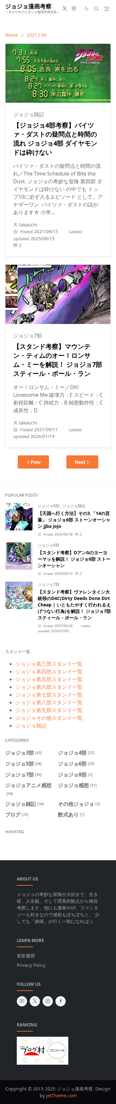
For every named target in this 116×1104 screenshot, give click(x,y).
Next (80, 462)
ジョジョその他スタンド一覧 (48, 717)
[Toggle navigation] (106, 9)
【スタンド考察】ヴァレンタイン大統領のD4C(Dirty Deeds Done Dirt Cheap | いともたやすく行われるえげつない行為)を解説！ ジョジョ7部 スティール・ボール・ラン (74, 605)
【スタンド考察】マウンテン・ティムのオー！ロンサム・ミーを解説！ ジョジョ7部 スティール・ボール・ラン (57, 360)
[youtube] (22, 1001)
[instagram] (74, 9)
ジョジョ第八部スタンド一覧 (48, 702)
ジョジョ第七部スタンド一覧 (48, 694)
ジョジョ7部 (27, 335)
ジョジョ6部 (49, 506)
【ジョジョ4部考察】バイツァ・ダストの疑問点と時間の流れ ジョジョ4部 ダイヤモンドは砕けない (55, 139)
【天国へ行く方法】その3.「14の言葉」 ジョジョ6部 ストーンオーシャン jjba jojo (74, 519)
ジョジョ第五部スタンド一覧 (48, 679)
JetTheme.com (61, 1095)
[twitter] (64, 9)
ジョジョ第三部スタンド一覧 (48, 663)
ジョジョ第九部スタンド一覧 (48, 710)
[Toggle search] (96, 8)
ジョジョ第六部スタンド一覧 (48, 686)
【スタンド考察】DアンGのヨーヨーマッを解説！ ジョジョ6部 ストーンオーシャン (74, 558)
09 (43, 35)
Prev (36, 462)
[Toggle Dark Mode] (86, 8)
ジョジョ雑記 (28, 114)
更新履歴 (26, 956)
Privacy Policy (31, 965)
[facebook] (60, 1001)
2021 (32, 35)
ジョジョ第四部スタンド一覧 (48, 671)
